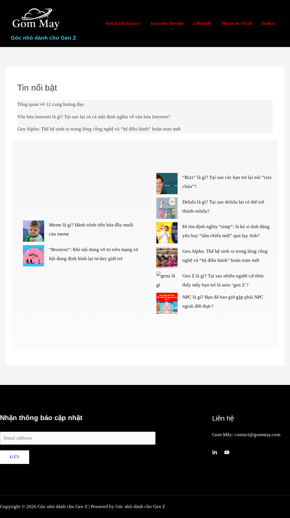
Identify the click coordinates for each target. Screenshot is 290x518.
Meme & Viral (236, 23)
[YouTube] (226, 452)
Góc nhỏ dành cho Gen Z (43, 38)
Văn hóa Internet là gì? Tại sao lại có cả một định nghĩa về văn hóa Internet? (93, 116)
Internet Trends (167, 23)
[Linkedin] (214, 452)
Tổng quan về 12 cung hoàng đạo (50, 104)
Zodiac (268, 23)
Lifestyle (202, 23)
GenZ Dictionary (123, 23)
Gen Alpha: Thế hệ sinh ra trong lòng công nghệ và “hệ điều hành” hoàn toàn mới (99, 129)
